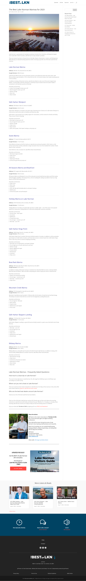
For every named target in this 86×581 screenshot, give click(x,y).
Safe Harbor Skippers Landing (20, 315)
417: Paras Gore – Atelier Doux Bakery (66, 502)
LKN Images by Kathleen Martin (41, 440)
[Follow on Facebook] (40, 548)
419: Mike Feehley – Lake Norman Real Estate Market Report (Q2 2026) (70, 17)
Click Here (18, 468)
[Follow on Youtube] (46, 548)
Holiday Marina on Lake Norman (21, 199)
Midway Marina (15, 343)
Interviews (19, 506)
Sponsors (67, 2)
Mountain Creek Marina (18, 288)
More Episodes (67, 529)
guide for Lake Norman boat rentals (28, 388)
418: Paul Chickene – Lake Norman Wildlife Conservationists (70, 22)
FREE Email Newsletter (42, 406)
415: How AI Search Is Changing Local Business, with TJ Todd (70, 34)
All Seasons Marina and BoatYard (21, 168)
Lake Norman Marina (17, 67)
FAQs (43, 540)
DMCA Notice (70, 573)
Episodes (56, 2)
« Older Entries (12, 511)
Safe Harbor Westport (17, 102)
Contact (43, 543)
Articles (61, 2)
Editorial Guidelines (52, 573)
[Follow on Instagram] (43, 548)
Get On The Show (43, 529)
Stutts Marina (14, 136)
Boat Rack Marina (15, 262)
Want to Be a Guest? (43, 527)
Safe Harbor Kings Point (18, 229)
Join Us (71, 2)
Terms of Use (34, 573)
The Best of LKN (13, 11)
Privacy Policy (16, 573)
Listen (67, 527)
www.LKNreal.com (33, 436)
